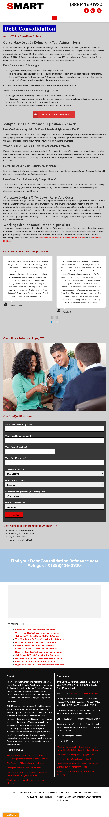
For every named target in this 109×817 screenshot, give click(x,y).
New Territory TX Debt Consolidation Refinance (38, 652)
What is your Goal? (14, 469)
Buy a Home (25, 792)
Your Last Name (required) (18, 435)
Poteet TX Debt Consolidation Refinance (35, 629)
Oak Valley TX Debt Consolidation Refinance (37, 636)
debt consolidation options (72, 237)
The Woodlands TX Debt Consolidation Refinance (39, 639)
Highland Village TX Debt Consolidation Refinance (39, 664)
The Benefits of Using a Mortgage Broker (26, 763)
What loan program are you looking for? (25, 491)
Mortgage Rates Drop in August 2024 (24, 767)
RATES (96, 792)
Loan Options (56, 792)
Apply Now (85, 792)
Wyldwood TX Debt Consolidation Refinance (37, 632)
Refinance (40, 792)
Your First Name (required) (18, 424)
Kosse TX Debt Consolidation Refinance (34, 645)
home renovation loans (49, 237)
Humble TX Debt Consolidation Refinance (35, 642)
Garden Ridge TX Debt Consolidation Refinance (38, 658)
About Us (71, 792)
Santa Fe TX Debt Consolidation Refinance (36, 648)
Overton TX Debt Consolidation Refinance (36, 661)
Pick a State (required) (16, 502)
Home (13, 792)
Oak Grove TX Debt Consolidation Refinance (37, 655)
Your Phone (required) (16, 447)
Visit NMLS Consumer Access (84, 693)
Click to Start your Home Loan (56, 114)
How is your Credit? (15, 480)
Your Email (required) (15, 458)
